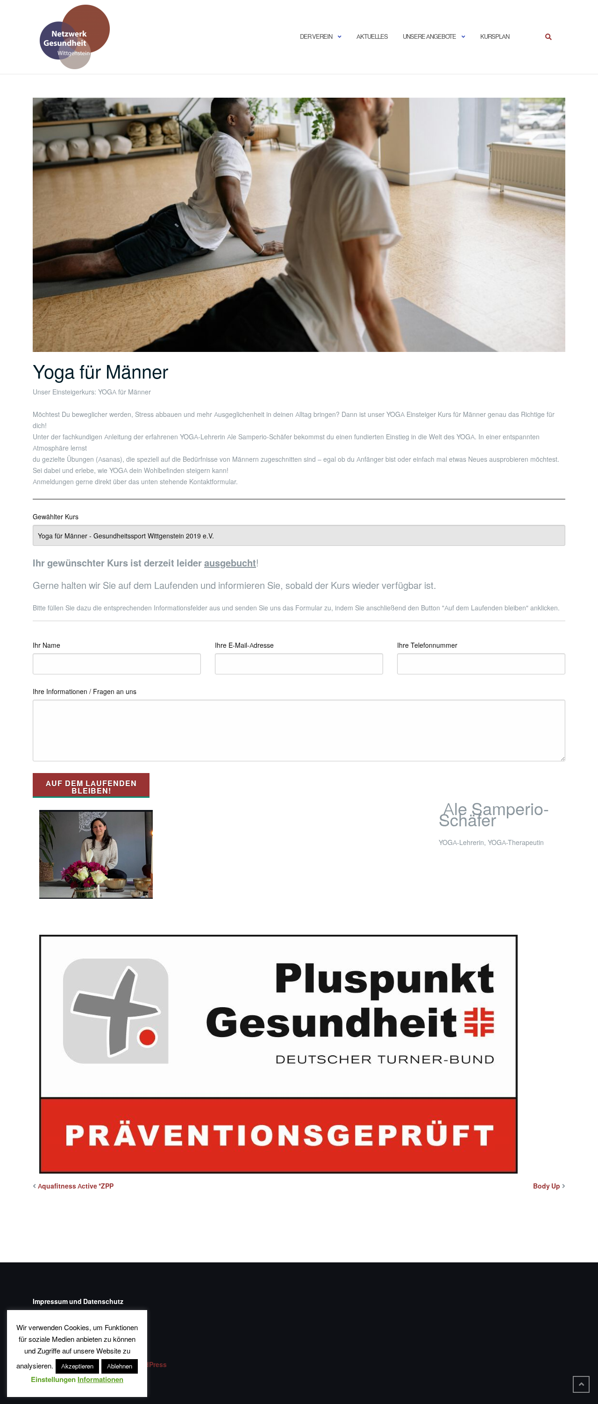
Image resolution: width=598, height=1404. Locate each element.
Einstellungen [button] (53, 1379)
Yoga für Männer (100, 372)
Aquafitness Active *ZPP (76, 1186)
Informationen (100, 1379)
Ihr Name (46, 645)
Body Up (546, 1186)
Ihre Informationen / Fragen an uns (84, 691)
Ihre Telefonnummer (427, 645)
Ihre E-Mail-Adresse (244, 645)
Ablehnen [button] (119, 1366)
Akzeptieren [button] (77, 1366)
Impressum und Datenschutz (78, 1301)
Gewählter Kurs (55, 517)
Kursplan (494, 36)
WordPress (149, 1364)
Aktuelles (372, 36)
